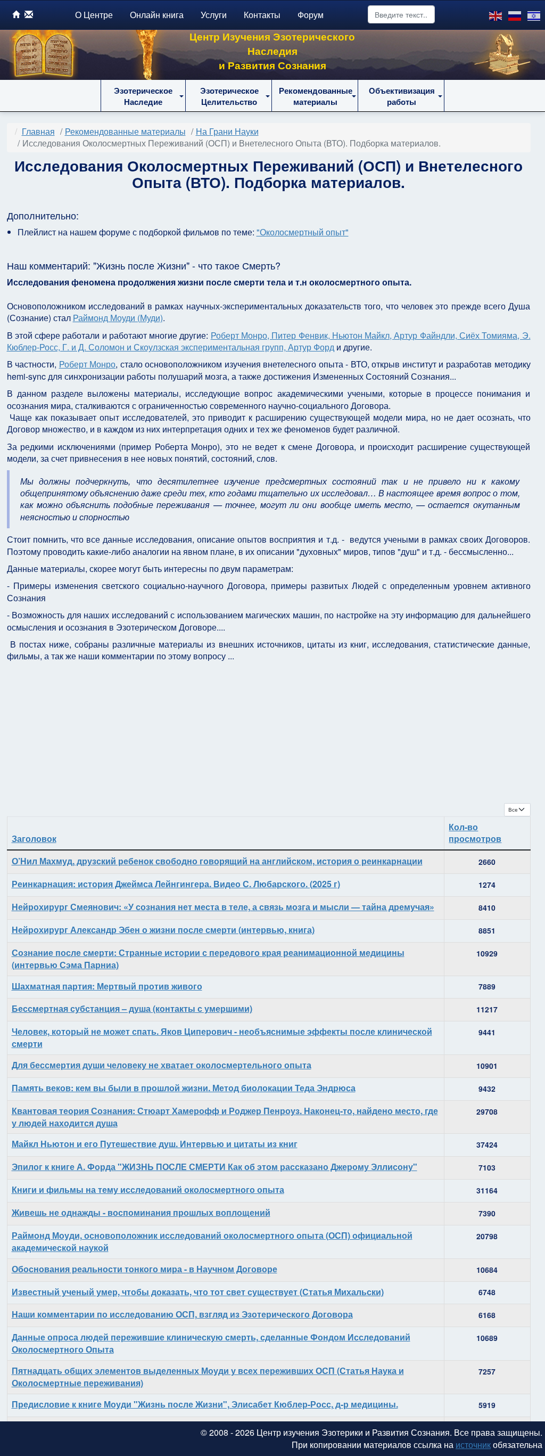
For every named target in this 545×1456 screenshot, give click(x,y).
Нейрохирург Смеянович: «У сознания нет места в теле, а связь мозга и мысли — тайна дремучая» (223, 907)
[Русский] (515, 14)
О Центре (94, 15)
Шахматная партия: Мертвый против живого (107, 986)
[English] (496, 14)
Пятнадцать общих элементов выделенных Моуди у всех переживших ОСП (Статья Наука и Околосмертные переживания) (208, 1376)
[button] (143, 96)
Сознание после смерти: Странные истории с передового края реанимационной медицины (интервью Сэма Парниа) (208, 958)
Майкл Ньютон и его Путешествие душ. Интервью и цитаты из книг (155, 1144)
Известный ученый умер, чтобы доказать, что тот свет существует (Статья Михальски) (198, 1292)
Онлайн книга (157, 15)
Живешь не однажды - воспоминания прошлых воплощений (141, 1212)
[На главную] (16, 14)
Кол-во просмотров (475, 833)
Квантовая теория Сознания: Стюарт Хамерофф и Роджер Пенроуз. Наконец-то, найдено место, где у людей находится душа (225, 1117)
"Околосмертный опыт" (303, 232)
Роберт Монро (87, 364)
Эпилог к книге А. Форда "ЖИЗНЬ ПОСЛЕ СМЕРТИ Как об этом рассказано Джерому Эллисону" (214, 1166)
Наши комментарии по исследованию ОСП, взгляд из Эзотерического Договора (182, 1314)
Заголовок (34, 838)
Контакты (262, 15)
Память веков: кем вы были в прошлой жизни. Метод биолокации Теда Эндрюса (184, 1088)
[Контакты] (28, 14)
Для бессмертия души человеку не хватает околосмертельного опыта (161, 1065)
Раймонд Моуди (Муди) (118, 318)
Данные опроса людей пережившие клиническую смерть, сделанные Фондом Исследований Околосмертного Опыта (211, 1343)
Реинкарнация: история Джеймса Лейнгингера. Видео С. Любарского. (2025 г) (176, 884)
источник (473, 1444)
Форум (311, 15)
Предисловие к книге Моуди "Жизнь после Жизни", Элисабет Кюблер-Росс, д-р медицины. (205, 1404)
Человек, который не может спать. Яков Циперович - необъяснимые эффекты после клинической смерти (222, 1037)
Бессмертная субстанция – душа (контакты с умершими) (132, 1008)
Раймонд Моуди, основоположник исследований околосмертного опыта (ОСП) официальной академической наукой (212, 1241)
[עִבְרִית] (534, 14)
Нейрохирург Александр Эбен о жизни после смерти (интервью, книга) (163, 929)
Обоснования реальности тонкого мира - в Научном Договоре (144, 1269)
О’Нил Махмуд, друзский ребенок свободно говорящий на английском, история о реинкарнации (217, 861)
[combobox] (401, 14)
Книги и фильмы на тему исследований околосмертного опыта (148, 1189)
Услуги (214, 15)
